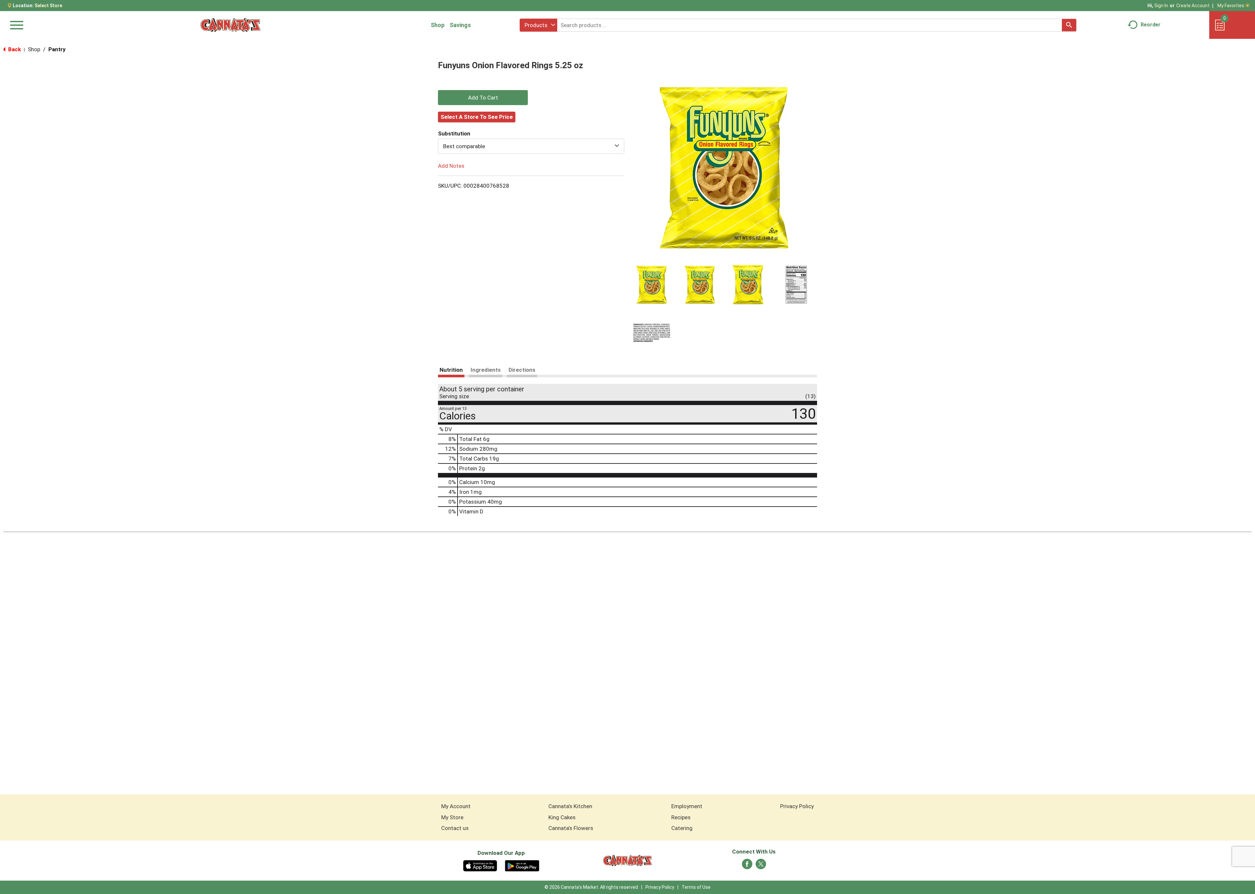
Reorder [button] (1151, 25)
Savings (460, 25)
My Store (452, 817)
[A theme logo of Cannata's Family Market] (230, 25)
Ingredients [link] (486, 370)
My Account (456, 806)
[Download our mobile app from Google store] (522, 865)
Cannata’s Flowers (570, 828)
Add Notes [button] (451, 166)
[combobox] (538, 25)
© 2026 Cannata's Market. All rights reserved (591, 887)
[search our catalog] (1069, 25)
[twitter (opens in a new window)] (761, 866)
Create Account (1193, 5)
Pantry (57, 49)
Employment (686, 806)
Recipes (681, 817)
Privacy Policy (797, 806)
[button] (652, 285)
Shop (437, 25)
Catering (682, 828)
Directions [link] (522, 370)
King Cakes (562, 817)
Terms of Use (696, 887)
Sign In (1161, 5)
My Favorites (1230, 5)
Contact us (455, 828)
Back (14, 49)
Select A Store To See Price (477, 117)
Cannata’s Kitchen (570, 806)
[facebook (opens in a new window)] (747, 866)
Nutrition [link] (451, 370)
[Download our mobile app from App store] (480, 865)
